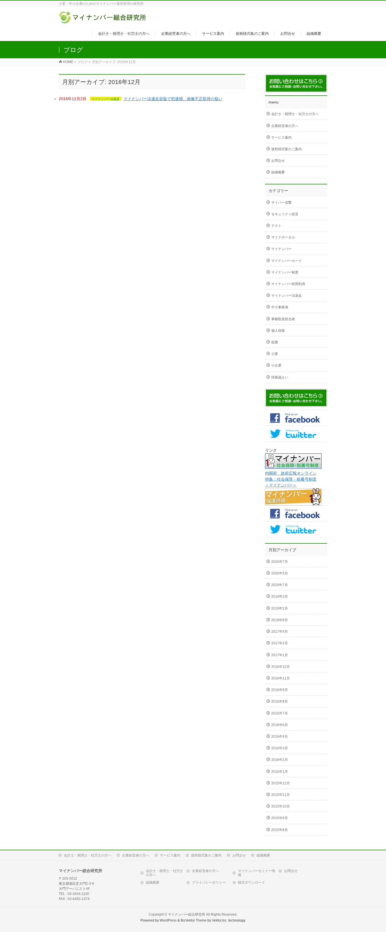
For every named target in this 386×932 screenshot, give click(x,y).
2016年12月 (280, 667)
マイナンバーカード (286, 261)
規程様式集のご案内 (286, 149)
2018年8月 (279, 620)
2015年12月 (280, 783)
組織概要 (278, 172)
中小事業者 (279, 307)
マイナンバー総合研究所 (186, 914)
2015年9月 (279, 818)
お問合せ (278, 161)
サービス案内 (281, 137)
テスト (276, 226)
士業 (274, 354)
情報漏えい (279, 377)
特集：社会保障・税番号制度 (290, 479)
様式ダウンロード (251, 882)
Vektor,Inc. (219, 920)
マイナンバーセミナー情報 (256, 873)
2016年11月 (280, 678)
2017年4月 (279, 632)
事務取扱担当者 (283, 319)
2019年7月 (279, 585)
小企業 (276, 365)
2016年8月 (279, 701)
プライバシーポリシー (209, 882)
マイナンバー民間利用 (288, 284)
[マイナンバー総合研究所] (103, 21)
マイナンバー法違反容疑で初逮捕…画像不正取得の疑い (172, 98)
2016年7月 (279, 713)
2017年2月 (279, 643)
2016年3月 (279, 748)
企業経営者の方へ (284, 126)
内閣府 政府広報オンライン (290, 473)
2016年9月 (279, 690)
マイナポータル (283, 237)
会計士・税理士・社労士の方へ (295, 114)
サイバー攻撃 (281, 203)
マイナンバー (281, 249)
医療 (274, 342)
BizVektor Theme (194, 920)
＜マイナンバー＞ (281, 485)
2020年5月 (279, 573)
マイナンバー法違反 (106, 99)
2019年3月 (279, 597)
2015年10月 (280, 806)
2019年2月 (279, 608)
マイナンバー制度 (284, 272)
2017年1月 (279, 655)
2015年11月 (280, 795)
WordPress (168, 920)
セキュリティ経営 (284, 214)
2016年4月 (279, 737)
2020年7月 (279, 562)
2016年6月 (279, 725)
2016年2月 (279, 760)
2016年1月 (279, 772)
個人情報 (278, 331)
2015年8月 (279, 830)
